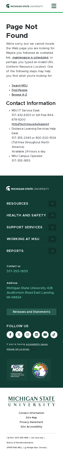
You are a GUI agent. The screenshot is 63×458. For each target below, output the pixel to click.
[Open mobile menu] (53, 6)
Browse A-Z (19, 94)
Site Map (31, 417)
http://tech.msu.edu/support (30, 124)
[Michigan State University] (24, 6)
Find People (19, 90)
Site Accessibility (31, 427)
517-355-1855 (17, 271)
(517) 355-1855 (22, 438)
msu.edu (39, 438)
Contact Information (31, 413)
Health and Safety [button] (26, 215)
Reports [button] (15, 251)
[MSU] (27, 191)
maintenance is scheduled (30, 57)
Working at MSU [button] (23, 239)
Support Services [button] (25, 227)
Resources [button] (17, 203)
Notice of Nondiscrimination (20, 443)
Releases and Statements (31, 311)
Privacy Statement (31, 422)
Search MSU (20, 85)
